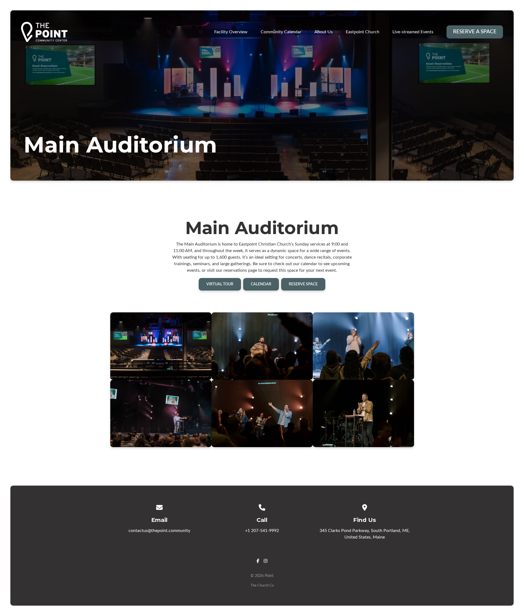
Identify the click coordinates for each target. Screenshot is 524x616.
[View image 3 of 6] (363, 346)
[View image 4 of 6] (161, 413)
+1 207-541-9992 (262, 530)
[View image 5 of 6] (262, 413)
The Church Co (262, 585)
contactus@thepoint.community (159, 530)
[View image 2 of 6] (262, 346)
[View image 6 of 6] (363, 413)
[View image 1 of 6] (161, 346)
